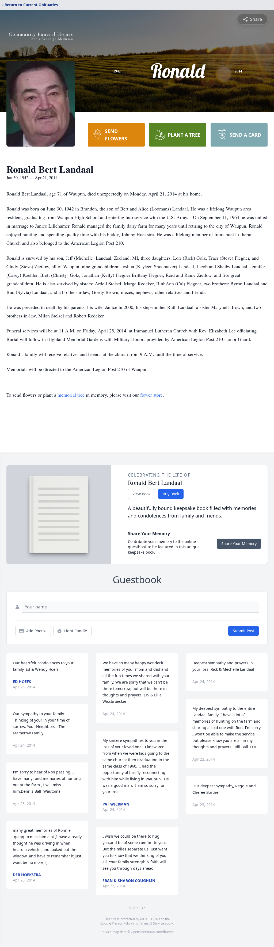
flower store (151, 395)
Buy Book (171, 493)
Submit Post (243, 630)
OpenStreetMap (143, 932)
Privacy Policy (122, 923)
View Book (141, 493)
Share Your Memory (239, 543)
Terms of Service (151, 923)
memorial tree (71, 395)
